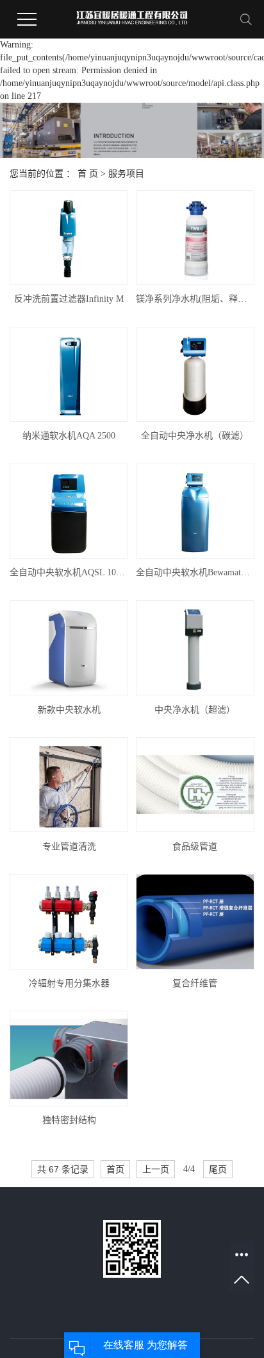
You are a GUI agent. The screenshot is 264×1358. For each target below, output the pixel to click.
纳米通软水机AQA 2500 (68, 435)
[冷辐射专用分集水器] (69, 921)
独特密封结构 (69, 1120)
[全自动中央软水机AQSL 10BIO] (69, 511)
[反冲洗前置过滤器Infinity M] (69, 237)
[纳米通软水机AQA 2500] (69, 374)
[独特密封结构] (69, 1058)
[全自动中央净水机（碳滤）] (195, 374)
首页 (115, 1169)
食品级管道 (194, 846)
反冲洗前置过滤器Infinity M (69, 299)
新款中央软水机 (69, 710)
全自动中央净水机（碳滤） (195, 435)
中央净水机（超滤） (194, 710)
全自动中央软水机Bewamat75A (195, 572)
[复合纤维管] (195, 921)
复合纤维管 (194, 983)
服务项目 (126, 173)
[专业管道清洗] (69, 784)
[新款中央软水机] (69, 647)
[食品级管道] (195, 784)
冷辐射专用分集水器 (69, 983)
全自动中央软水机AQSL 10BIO (69, 572)
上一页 (155, 1169)
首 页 (88, 173)
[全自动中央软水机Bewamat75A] (195, 511)
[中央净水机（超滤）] (195, 647)
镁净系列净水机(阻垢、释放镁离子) (195, 299)
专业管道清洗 (69, 846)
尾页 (218, 1169)
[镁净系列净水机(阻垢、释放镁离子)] (195, 237)
